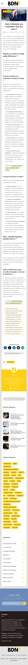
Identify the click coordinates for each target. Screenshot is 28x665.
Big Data (13, 472)
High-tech (6, 555)
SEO (16, 513)
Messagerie (7, 504)
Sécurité (14, 519)
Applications (7, 466)
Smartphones (15, 516)
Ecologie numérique (9, 551)
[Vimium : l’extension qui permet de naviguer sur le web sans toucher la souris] (6, 431)
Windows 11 (17, 524)
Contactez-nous (6, 641)
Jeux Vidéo (13, 498)
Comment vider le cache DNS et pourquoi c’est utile (17, 439)
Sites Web (6, 516)
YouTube (14, 527)
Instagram (20, 495)
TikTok (15, 521)
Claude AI (6, 475)
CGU (7, 658)
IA (4, 495)
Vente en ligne (8, 524)
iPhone (6, 498)
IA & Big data (7, 559)
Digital (5, 481)
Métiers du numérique (9, 570)
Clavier (14, 475)
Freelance (15, 487)
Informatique (7, 11)
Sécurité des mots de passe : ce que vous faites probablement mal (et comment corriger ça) (17, 416)
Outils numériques (8, 574)
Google (12, 489)
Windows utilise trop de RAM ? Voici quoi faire (17, 424)
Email (18, 481)
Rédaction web (8, 513)
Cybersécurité (19, 478)
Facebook (14, 484)
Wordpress (7, 527)
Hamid (14, 375)
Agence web (7, 463)
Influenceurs (11, 495)
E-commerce (7, 547)
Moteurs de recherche (10, 507)
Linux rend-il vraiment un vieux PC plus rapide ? (17, 446)
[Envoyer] (23, 399)
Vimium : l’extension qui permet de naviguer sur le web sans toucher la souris (17, 432)
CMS (19, 475)
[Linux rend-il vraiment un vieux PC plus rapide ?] (6, 446)
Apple (14, 463)
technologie (7, 521)
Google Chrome (8, 492)
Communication (8, 478)
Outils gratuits (14, 660)
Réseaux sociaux (8, 577)
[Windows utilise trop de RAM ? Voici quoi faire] (6, 424)
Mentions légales (22, 658)
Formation (6, 487)
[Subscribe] (24, 603)
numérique (7, 510)
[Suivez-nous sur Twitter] (14, 388)
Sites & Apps (7, 581)
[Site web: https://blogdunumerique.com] (10, 388)
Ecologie (12, 481)
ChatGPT (21, 472)
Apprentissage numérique (11, 469)
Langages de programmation (12, 501)
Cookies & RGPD (13, 658)
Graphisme (18, 492)
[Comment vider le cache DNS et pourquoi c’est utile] (6, 439)
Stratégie (6, 519)
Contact (3, 658)
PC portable (11, 362)
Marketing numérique (9, 566)
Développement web (9, 543)
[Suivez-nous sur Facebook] (17, 388)
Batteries (6, 472)
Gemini (6, 489)
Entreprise (6, 484)
